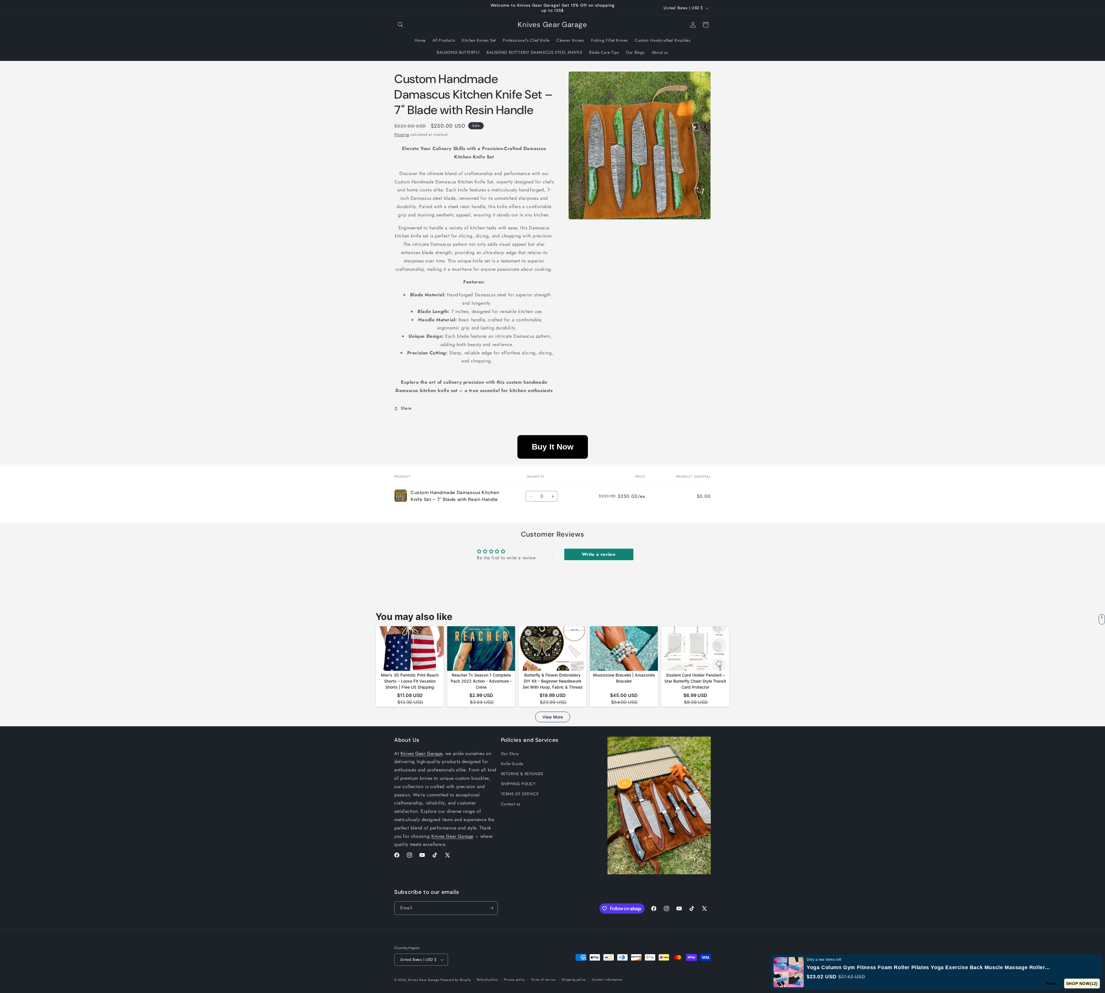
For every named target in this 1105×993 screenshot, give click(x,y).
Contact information (607, 979)
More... (1053, 983)
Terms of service (543, 979)
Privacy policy (514, 979)
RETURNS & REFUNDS (522, 774)
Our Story (510, 753)
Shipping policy (574, 979)
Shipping (401, 134)
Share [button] (406, 408)
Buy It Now (553, 446)
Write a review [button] (599, 554)
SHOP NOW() (1082, 983)
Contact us (511, 804)
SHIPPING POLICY (518, 784)
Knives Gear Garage (421, 753)
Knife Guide (512, 764)
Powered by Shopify (456, 979)
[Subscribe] (491, 908)
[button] (400, 24)
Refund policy (487, 979)
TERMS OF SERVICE (520, 794)
